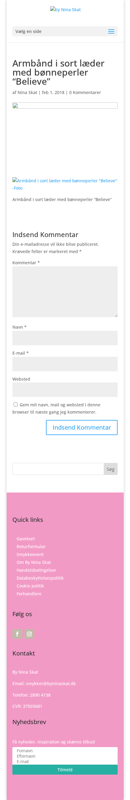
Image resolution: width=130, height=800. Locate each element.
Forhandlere (29, 594)
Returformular (31, 546)
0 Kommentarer (85, 92)
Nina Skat (27, 92)
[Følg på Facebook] (17, 634)
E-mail (20, 353)
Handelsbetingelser (36, 570)
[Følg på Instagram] (29, 634)
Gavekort (26, 538)
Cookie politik (30, 586)
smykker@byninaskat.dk (51, 683)
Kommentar (26, 262)
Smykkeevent (30, 554)
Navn (19, 327)
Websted (21, 379)
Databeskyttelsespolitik (40, 578)
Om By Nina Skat (34, 562)
